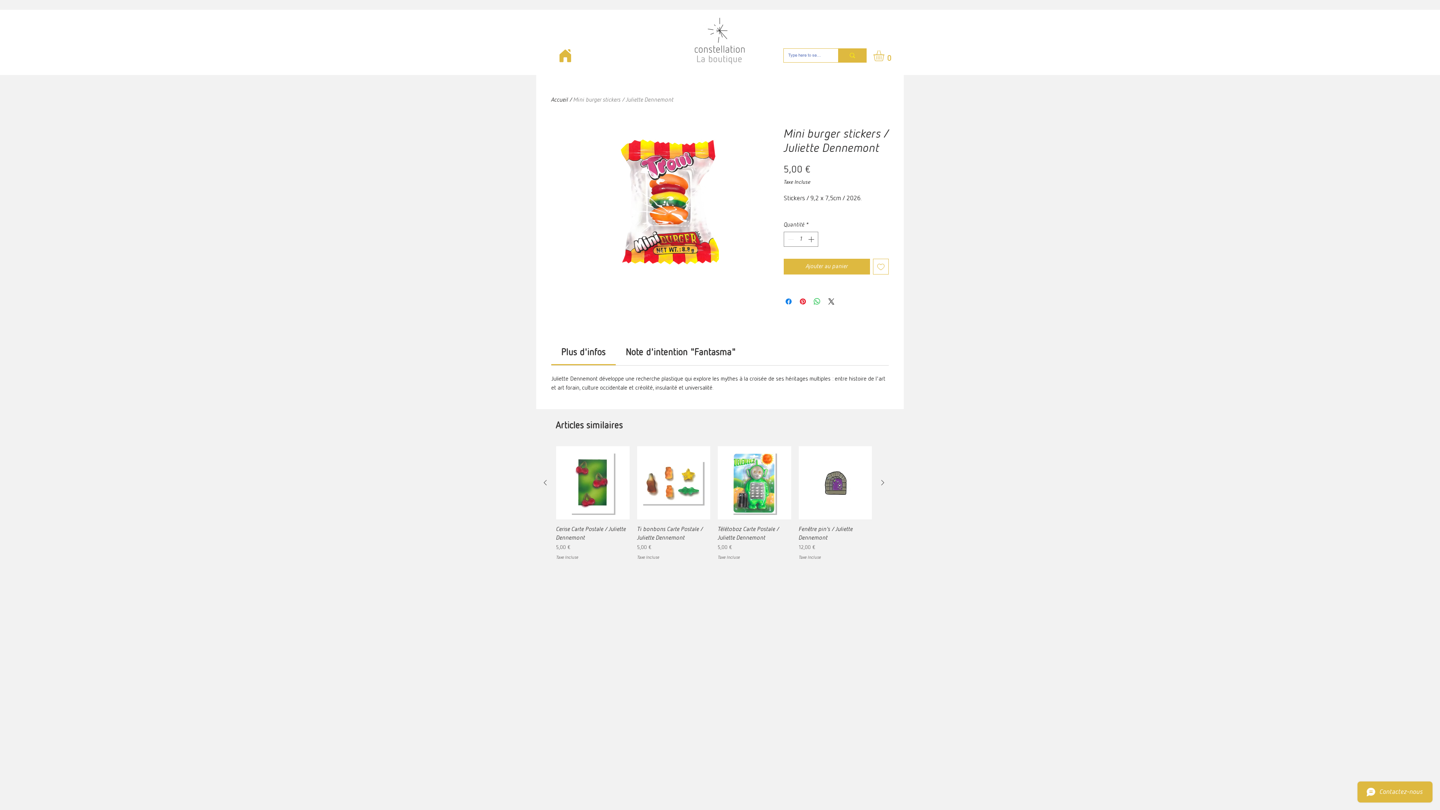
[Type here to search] (852, 55)
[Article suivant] (882, 482)
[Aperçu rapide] (593, 483)
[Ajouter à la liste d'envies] (881, 266)
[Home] (565, 55)
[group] (714, 508)
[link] (583, 352)
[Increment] (812, 239)
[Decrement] (790, 239)
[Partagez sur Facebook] (788, 301)
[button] (885, 55)
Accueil (559, 100)
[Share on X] (831, 301)
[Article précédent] (545, 482)
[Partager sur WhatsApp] (817, 301)
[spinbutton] (801, 239)
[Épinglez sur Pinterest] (802, 301)
